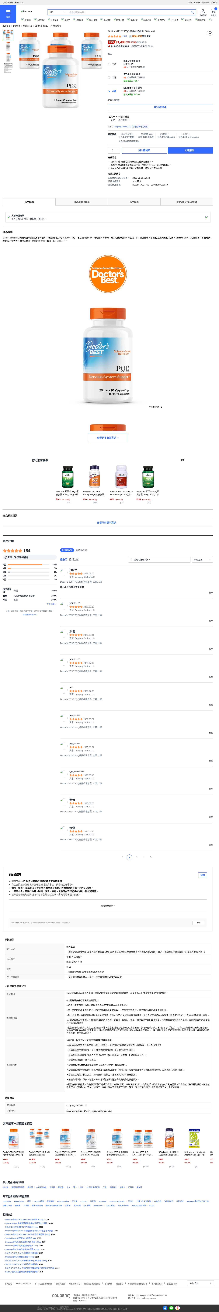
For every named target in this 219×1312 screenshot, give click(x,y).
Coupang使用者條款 (43, 1283)
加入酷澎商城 (157, 1283)
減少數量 (118, 148)
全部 (51, 12)
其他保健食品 (56, 26)
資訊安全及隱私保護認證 (137, 1283)
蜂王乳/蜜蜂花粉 (93, 1187)
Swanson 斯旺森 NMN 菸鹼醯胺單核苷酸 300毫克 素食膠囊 (29, 1231)
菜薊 (29, 1201)
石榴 (104, 1187)
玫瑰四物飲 (168, 1201)
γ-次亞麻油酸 (41, 1187)
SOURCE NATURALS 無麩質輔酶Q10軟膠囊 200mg (26, 1261)
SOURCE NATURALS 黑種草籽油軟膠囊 (21, 1253)
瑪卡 (75, 1187)
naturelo (83, 1201)
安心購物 (108, 1283)
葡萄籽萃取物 (123, 1206)
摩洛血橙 (77, 1206)
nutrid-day (7, 1201)
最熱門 (63, 559)
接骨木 (122, 1187)
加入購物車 (144, 150)
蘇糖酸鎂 (50, 1201)
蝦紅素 (60, 1187)
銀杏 (68, 1187)
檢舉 (198, 923)
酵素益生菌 (7, 1206)
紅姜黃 (74, 1201)
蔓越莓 (139, 1187)
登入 (190, 3)
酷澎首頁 (6, 26)
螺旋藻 (30, 1187)
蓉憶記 (130, 1201)
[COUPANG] (61, 1296)
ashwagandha (63, 1201)
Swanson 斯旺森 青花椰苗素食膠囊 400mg (22, 1249)
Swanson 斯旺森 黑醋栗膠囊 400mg (19, 1257)
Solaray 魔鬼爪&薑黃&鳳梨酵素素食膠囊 (21, 1272)
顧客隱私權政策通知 (92, 1283)
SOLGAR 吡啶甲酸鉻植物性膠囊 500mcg (21, 1227)
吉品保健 (157, 1201)
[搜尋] (192, 12)
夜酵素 (17, 1206)
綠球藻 (5, 1187)
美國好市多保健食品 (54, 1206)
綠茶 (82, 1187)
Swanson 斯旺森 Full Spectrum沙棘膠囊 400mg (24, 1220)
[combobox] (202, 560)
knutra (151, 1206)
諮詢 (203, 875)
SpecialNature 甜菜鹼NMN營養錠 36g (20, 1238)
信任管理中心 (74, 1283)
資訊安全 (119, 1283)
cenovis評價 (39, 1201)
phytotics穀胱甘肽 (139, 1206)
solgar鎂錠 (110, 1206)
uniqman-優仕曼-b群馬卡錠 (198, 1201)
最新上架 (74, 559)
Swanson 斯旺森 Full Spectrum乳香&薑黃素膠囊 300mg (27, 1235)
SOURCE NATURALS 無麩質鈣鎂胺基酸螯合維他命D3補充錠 (29, 1268)
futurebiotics (19, 1201)
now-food (102, 1201)
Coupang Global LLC (130, 127)
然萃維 (26, 1206)
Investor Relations (23, 1283)
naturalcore (98, 1206)
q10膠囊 (87, 1206)
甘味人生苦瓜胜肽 (144, 1201)
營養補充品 (27, 26)
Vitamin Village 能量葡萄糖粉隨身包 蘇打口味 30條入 (26, 1223)
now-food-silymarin (117, 1201)
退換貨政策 (60, 1283)
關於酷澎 (8, 1283)
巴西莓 (131, 1187)
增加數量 (118, 151)
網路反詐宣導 (172, 1283)
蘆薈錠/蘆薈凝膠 (17, 1187)
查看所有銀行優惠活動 (129, 141)
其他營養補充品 (41, 26)
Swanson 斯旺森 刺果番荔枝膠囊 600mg (21, 1246)
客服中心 (205, 3)
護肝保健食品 (37, 1206)
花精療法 (113, 1187)
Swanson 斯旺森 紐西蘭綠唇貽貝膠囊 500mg (23, 1242)
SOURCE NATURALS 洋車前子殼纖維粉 (21, 1264)
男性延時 (180, 1201)
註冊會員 (197, 3)
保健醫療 (16, 26)
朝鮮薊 (93, 1201)
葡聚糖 (67, 1206)
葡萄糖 (52, 1187)
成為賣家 (214, 3)
